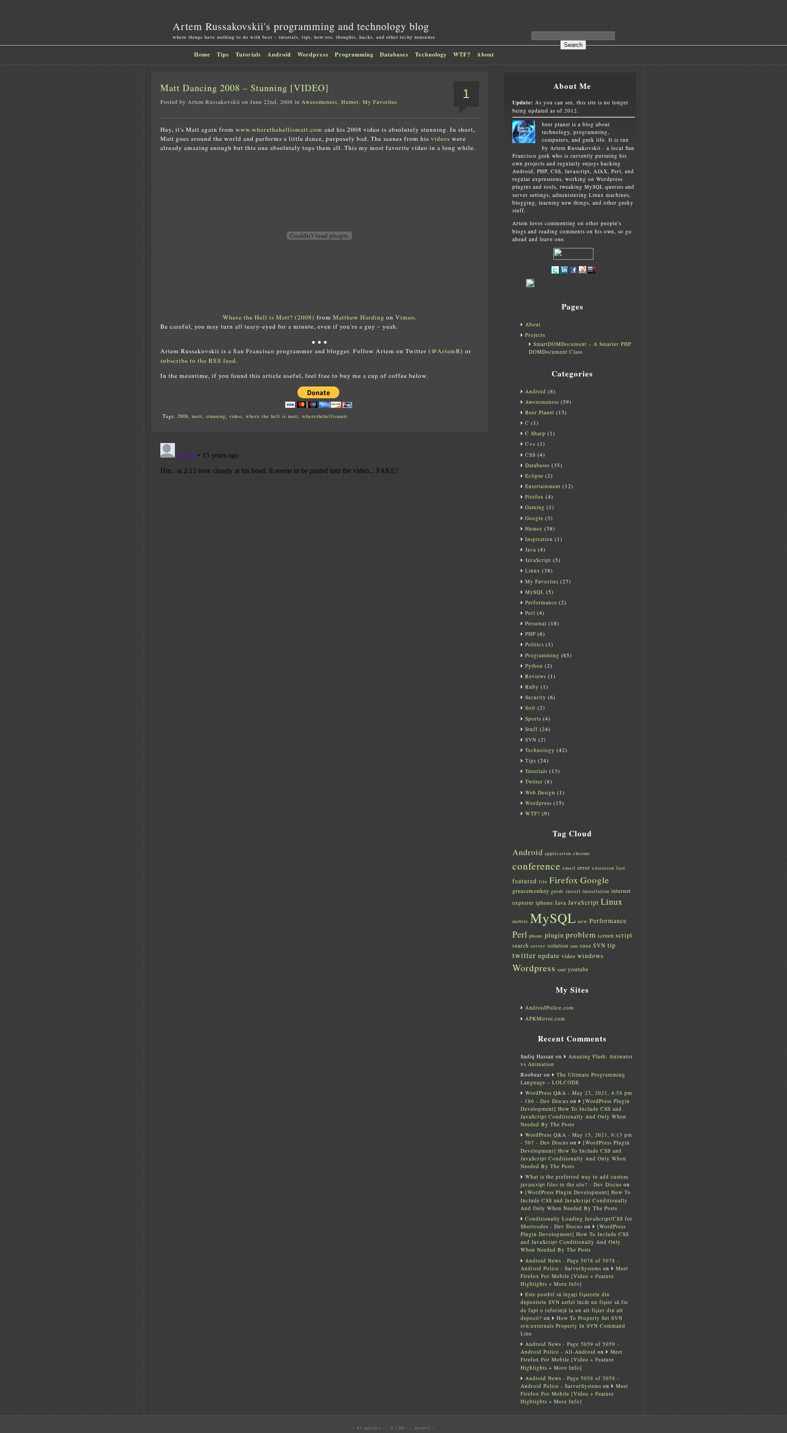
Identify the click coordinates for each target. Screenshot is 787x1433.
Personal (536, 623)
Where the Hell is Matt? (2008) (269, 317)
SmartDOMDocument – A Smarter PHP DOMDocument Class (580, 347)
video (235, 416)
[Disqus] (320, 553)
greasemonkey (530, 890)
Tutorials (248, 54)
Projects (535, 334)
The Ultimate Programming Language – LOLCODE (573, 1078)
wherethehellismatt (325, 416)
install (573, 891)
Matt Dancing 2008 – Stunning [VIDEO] (244, 88)
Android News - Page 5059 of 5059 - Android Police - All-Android (570, 1347)
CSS (530, 454)
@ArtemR (445, 351)
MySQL (534, 591)
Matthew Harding (358, 317)
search (520, 945)
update (549, 955)
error (583, 867)
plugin (554, 935)
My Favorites (380, 101)
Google (534, 518)
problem (581, 934)
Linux (532, 570)
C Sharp (535, 433)
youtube (578, 969)
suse (585, 945)
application (558, 853)
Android (279, 54)
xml (561, 969)
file (543, 881)
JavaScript (538, 560)
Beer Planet (539, 412)
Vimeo (405, 317)
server (538, 946)
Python (534, 665)
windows (590, 956)
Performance (541, 602)
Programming (354, 54)
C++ (530, 443)
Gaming (535, 507)
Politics (534, 644)
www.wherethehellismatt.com (278, 129)
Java (530, 549)
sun (574, 946)
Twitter (534, 781)
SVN (531, 739)
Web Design (540, 792)
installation (596, 891)
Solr (530, 707)
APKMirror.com (545, 1018)
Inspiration (539, 539)
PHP (530, 633)
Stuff (531, 729)
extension (603, 868)
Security (535, 697)
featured (524, 881)
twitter (524, 955)
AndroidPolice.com (549, 1007)
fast (620, 868)
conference (536, 865)
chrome (581, 853)
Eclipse (534, 475)
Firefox (534, 496)
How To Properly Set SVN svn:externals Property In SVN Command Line (573, 1325)
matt (197, 416)
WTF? (461, 54)
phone (536, 936)
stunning (215, 416)
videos (440, 138)
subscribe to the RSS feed (198, 360)
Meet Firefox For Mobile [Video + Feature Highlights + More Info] (574, 1276)
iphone (544, 902)
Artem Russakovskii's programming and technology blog (301, 26)
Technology (431, 54)
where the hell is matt (271, 416)
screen (606, 935)
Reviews (535, 676)
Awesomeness (319, 101)
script (624, 935)
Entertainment (543, 486)
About (485, 54)
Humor (350, 101)
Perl (530, 612)
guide (557, 891)
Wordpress (312, 54)
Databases (394, 54)
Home (202, 54)
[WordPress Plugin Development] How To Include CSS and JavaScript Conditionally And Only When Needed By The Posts (576, 1200)
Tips (223, 54)
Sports (533, 718)
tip (612, 945)
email (569, 868)
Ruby (532, 686)
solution (557, 945)
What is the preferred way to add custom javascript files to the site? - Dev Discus (575, 1180)
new (583, 921)
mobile (520, 921)
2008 (182, 416)
